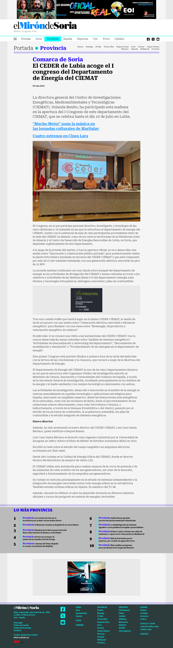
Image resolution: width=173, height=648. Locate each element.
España (67, 38)
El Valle (98, 47)
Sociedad (144, 613)
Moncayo (125, 49)
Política (143, 610)
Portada (26, 38)
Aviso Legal (18, 623)
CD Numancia (124, 610)
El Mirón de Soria (45, 26)
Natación (122, 625)
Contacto (17, 630)
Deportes (82, 38)
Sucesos (79, 616)
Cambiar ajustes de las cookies (25, 635)
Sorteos (144, 634)
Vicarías (141, 47)
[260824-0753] (86, 9)
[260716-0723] (86, 577)
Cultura (143, 619)
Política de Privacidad (22, 628)
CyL (95, 38)
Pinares (80, 47)
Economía (144, 616)
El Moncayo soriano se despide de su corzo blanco (51, 525)
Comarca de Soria (58, 59)
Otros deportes (125, 631)
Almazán (134, 49)
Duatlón (122, 628)
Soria (39, 38)
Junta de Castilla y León (149, 626)
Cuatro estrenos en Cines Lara (60, 136)
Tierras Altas (109, 47)
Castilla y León (147, 623)
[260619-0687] (86, 299)
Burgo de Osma (123, 47)
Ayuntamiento (81, 613)
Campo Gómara (153, 47)
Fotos (106, 38)
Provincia (52, 38)
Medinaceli (144, 49)
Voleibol (122, 616)
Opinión (119, 38)
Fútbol (121, 613)
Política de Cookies (21, 625)
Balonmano (123, 622)
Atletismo (123, 619)
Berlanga (89, 47)
